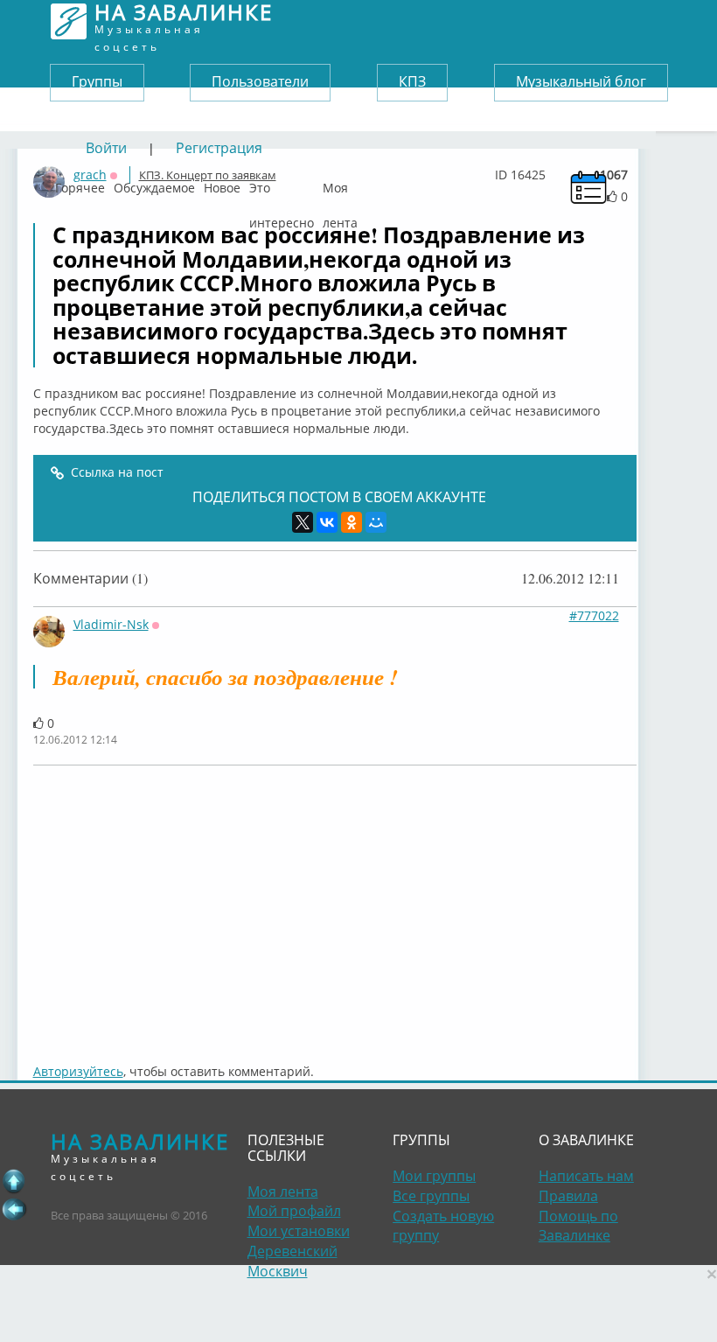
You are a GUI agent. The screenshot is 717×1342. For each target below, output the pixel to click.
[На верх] (14, 1181)
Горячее (80, 183)
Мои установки (298, 1231)
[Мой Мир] (375, 522)
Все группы (431, 1196)
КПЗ (412, 81)
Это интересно (281, 183)
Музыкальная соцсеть (183, 21)
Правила (568, 1196)
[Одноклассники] (351, 522)
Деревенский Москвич (292, 1261)
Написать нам (586, 1175)
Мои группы (434, 1175)
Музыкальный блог (581, 81)
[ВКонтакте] (327, 522)
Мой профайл (294, 1210)
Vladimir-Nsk (111, 624)
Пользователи (260, 81)
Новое (222, 183)
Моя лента (340, 183)
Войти (106, 147)
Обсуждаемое (154, 183)
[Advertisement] (335, 905)
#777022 (594, 615)
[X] (302, 522)
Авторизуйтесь (78, 1071)
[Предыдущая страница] (14, 1209)
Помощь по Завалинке (578, 1226)
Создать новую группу (443, 1226)
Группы (97, 81)
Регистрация (219, 147)
